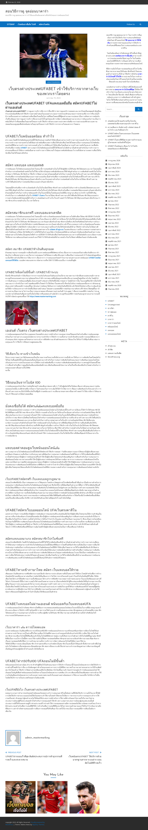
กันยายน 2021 (113, 248)
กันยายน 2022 (113, 204)
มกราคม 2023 (113, 190)
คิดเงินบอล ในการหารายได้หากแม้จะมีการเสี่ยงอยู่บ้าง (84, 805)
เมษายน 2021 (113, 267)
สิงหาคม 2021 (113, 252)
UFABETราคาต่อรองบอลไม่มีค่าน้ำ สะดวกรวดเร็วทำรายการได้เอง (52, 805)
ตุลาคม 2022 (113, 201)
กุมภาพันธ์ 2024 (114, 168)
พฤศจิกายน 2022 (114, 197)
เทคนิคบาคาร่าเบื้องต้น (124, 56)
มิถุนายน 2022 (113, 215)
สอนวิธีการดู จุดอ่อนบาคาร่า (26, 11)
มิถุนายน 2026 (113, 164)
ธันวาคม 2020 (113, 282)
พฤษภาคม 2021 (114, 263)
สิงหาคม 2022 (113, 208)
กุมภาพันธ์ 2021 (114, 274)
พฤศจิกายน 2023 (114, 179)
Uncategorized (53, 82)
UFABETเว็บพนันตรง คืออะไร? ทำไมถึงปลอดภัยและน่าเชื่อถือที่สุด (122, 147)
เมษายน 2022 (113, 223)
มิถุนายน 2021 (113, 259)
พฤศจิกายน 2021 (114, 241)
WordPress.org (114, 357)
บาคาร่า (111, 319)
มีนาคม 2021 (113, 271)
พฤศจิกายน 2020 (114, 285)
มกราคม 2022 (113, 234)
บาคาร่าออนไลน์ (114, 323)
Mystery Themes (38, 825)
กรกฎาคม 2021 (114, 256)
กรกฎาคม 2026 (114, 160)
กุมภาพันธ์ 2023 (114, 186)
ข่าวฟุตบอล (112, 312)
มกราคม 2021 (113, 278)
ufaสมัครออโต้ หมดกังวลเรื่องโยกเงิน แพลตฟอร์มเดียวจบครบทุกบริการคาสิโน (123, 122)
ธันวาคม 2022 (113, 193)
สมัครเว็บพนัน (44, 24)
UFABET (111, 301)
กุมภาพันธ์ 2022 (114, 230)
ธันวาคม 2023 (113, 175)
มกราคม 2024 (113, 171)
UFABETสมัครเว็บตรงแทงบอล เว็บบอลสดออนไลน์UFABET (123, 134)
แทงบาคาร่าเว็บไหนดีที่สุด (124, 89)
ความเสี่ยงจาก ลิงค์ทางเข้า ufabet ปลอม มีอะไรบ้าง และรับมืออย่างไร (124, 128)
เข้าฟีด (110, 349)
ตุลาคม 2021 (113, 245)
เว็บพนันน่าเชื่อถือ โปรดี (27, 24)
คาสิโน (110, 315)
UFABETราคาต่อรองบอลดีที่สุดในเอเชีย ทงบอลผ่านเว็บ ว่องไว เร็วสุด (20, 805)
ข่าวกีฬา (111, 308)
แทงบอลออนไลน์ (114, 334)
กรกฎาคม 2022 (114, 212)
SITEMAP (11, 24)
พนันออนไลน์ (113, 326)
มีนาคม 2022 (113, 226)
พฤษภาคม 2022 (114, 219)
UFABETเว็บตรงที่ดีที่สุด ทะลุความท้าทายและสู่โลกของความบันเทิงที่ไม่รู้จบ (125, 141)
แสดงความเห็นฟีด (114, 353)
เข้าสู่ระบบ (112, 346)
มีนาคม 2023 (113, 182)
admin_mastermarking (37, 738)
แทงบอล (111, 330)
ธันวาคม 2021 (113, 237)
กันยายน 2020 (113, 289)
